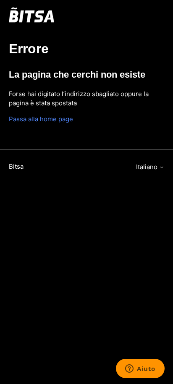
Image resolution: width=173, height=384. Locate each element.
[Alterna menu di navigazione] (149, 15)
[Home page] (31, 15)
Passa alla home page (41, 119)
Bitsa (16, 166)
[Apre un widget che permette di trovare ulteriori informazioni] (140, 369)
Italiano (147, 166)
